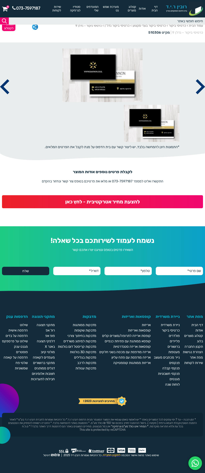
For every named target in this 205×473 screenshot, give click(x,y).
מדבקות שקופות (85, 330)
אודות (142, 8)
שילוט (24, 325)
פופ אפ (50, 336)
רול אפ (50, 330)
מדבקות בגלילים (85, 357)
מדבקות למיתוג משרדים (79, 341)
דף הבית (155, 8)
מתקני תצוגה (46, 325)
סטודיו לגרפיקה (75, 8)
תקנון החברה (194, 347)
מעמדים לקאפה (44, 357)
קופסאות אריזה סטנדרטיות (132, 347)
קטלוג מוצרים (132, 8)
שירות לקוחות (56, 8)
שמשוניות (21, 368)
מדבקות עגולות (85, 368)
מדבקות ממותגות (84, 325)
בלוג (200, 341)
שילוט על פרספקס (15, 341)
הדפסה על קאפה (16, 357)
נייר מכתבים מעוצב (167, 357)
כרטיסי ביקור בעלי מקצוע (149, 25)
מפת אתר (196, 357)
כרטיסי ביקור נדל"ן (117, 25)
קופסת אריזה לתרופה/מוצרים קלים (126, 336)
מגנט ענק (21, 347)
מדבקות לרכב (86, 363)
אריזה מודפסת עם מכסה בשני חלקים (125, 352)
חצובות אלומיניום (43, 374)
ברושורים (174, 347)
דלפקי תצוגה (46, 341)
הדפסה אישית (18, 330)
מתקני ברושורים (44, 363)
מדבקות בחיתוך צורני (81, 336)
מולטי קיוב (48, 352)
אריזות (146, 325)
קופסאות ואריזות (139, 330)
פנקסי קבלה (171, 368)
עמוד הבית (196, 25)
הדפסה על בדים (17, 336)
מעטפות (174, 352)
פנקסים (174, 363)
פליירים (175, 341)
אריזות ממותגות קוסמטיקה (132, 363)
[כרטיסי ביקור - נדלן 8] (200, 98)
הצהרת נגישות (193, 352)
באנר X (50, 347)
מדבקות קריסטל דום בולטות (77, 347)
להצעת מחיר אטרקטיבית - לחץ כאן (102, 202)
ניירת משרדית (170, 325)
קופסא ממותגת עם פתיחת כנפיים (128, 341)
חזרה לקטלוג (8, 26)
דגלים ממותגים (44, 368)
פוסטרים (22, 352)
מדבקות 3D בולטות (83, 352)
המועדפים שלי (92, 8)
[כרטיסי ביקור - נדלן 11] (4, 98)
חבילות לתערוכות (43, 379)
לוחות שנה (172, 384)
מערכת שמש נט (111, 8)
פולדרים (174, 336)
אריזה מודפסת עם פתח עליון (131, 357)
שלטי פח (22, 363)
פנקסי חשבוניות (169, 374)
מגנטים (175, 379)
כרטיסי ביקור (177, 25)
